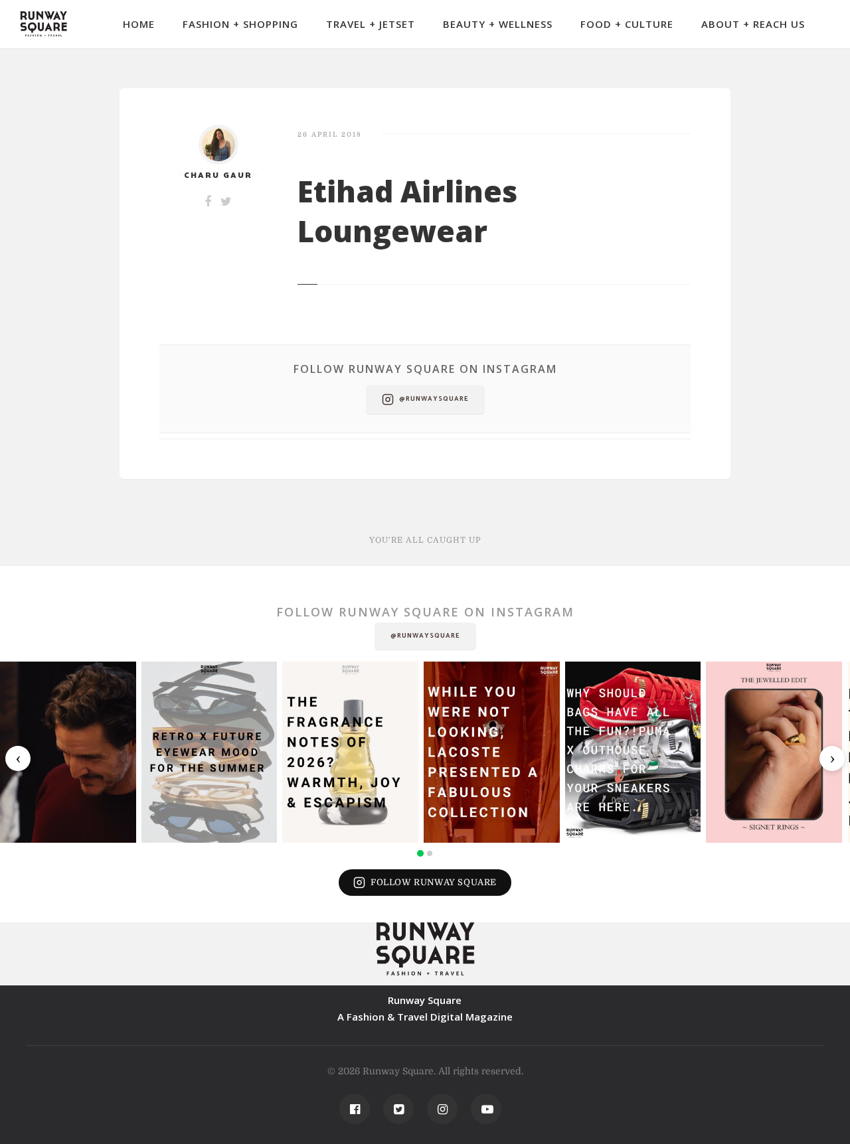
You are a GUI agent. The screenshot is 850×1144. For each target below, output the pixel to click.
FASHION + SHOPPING (240, 24)
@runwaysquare (434, 398)
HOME (139, 24)
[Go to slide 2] (429, 853)
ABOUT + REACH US (753, 24)
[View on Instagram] (68, 752)
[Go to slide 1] (420, 853)
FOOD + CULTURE (626, 24)
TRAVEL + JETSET (370, 24)
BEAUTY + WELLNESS (497, 24)
